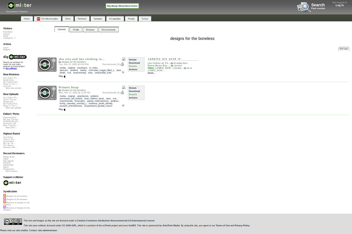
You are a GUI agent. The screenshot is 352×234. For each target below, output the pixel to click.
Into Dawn (8, 137)
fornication (80, 101)
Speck (6, 167)
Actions (133, 69)
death (62, 72)
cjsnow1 (178, 65)
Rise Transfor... (10, 126)
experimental (79, 72)
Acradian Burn (181, 63)
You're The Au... (10, 100)
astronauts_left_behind (71, 98)
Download (134, 63)
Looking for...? (9, 38)
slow (90, 72)
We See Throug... (11, 119)
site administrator (47, 230)
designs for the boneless (74, 62)
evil (69, 72)
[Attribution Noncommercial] (123, 59)
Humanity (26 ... (11, 123)
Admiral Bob (8, 165)
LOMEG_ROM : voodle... (169, 68)
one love (7, 86)
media (63, 68)
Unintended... (9, 141)
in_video (93, 68)
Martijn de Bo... (9, 157)
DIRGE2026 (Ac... (11, 121)
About (5, 36)
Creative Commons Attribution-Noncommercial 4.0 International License (115, 220)
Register (6, 50)
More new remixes (13, 88)
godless (115, 101)
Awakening (8, 80)
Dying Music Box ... (159, 65)
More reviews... (12, 171)
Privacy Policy (242, 225)
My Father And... (11, 82)
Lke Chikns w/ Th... (159, 63)
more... (151, 73)
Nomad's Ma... (10, 147)
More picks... (11, 128)
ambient (74, 70)
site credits (22, 230)
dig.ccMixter (11, 68)
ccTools (106, 225)
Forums (6, 34)
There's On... (9, 139)
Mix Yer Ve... (9, 143)
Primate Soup (69, 87)
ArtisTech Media (171, 225)
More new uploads (13, 108)
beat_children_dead (94, 98)
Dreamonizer (8, 169)
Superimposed (9, 117)
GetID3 (132, 225)
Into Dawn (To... (11, 78)
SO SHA (6, 163)
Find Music (8, 32)
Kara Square (8, 161)
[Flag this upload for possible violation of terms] (123, 72)
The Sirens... (9, 145)
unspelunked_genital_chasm (98, 106)
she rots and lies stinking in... (82, 59)
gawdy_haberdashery (98, 101)
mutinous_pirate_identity (100, 103)
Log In (340, 5)
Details (133, 66)
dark (119, 70)
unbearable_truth (103, 72)
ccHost (42, 225)
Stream (132, 59)
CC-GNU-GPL (69, 225)
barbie (83, 70)
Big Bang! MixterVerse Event (122, 6)
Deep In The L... (11, 84)
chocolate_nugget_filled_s (101, 70)
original (71, 68)
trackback (82, 68)
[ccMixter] (19, 7)
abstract (64, 70)
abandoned (82, 96)
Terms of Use (223, 225)
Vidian (5, 159)
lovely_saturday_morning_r (73, 103)
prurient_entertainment (71, 106)
